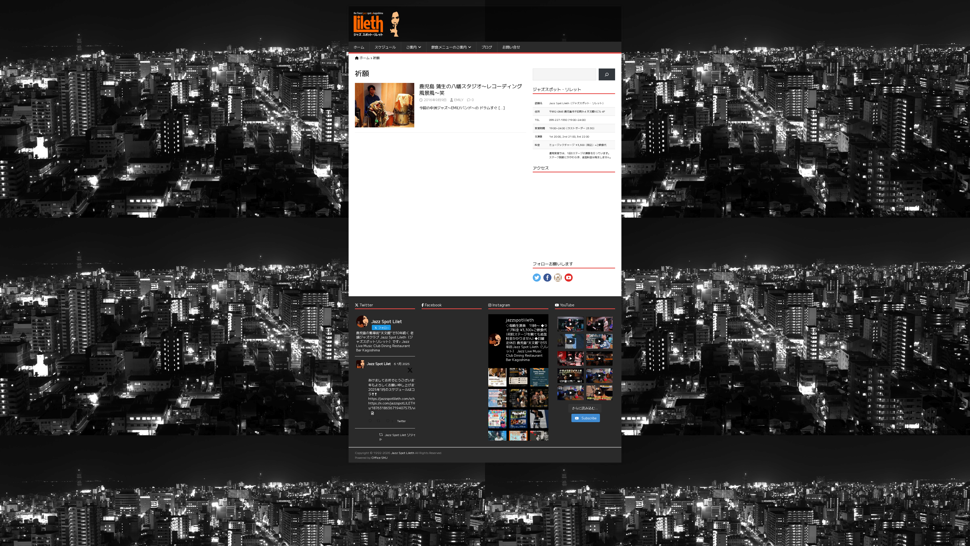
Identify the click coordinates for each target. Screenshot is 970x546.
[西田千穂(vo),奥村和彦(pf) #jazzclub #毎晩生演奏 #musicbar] (539, 440)
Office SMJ (379, 457)
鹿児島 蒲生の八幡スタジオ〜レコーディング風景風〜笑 (470, 89)
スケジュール (385, 47)
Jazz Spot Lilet (379, 363)
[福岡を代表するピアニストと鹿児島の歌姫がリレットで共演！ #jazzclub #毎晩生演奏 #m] (497, 377)
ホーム (359, 47)
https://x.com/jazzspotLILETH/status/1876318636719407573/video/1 (396, 405)
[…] (501, 107)
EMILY (459, 99)
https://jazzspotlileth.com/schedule (395, 398)
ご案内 (411, 47)
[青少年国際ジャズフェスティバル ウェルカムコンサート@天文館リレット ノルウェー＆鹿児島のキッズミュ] (518, 419)
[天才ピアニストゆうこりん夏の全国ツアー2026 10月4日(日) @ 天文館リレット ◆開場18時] (497, 419)
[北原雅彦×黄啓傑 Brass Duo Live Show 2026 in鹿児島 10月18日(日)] (539, 398)
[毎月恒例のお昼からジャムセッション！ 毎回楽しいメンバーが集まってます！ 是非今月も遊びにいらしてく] (539, 377)
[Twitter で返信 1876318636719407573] (371, 421)
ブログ (486, 47)
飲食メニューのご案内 (449, 47)
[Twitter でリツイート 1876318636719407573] (379, 421)
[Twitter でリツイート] (381, 434)
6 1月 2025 (402, 363)
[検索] (607, 74)
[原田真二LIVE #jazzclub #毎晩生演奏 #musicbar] (539, 419)
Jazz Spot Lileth (402, 452)
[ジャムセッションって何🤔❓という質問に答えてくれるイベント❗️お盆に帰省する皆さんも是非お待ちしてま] (518, 377)
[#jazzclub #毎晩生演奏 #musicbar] (497, 440)
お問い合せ (511, 47)
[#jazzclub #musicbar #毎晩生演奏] (497, 398)
